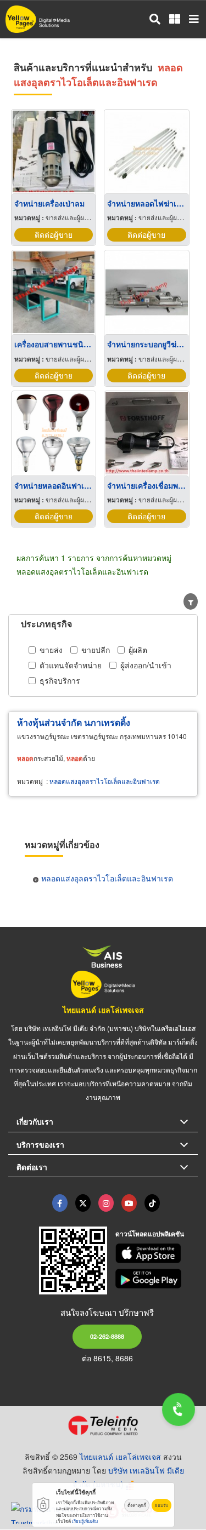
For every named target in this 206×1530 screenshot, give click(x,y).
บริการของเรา (40, 1144)
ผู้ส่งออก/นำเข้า (145, 665)
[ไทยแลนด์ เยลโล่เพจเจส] (83, 1203)
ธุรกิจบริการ (60, 680)
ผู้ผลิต (138, 649)
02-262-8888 (107, 1336)
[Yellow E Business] (60, 1203)
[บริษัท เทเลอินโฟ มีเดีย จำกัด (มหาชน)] (103, 1425)
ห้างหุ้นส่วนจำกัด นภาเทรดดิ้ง (73, 722)
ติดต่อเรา (31, 1166)
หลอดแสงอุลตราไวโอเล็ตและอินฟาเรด (104, 781)
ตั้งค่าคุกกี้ (136, 1505)
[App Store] (156, 1253)
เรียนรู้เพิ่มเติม (85, 1521)
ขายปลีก (95, 649)
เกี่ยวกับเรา (34, 1121)
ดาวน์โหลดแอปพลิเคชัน (149, 1234)
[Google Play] (156, 1278)
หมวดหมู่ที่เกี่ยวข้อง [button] (62, 844)
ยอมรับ (161, 1505)
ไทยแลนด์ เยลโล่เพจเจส (103, 1009)
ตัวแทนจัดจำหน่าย (71, 665)
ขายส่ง (51, 649)
